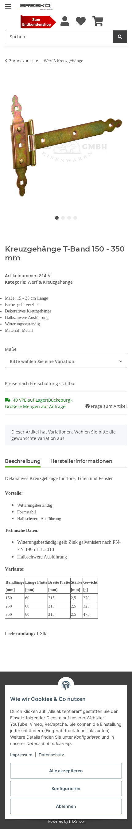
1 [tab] (57, 218)
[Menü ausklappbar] (8, 4)
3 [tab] (69, 218)
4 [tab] (75, 218)
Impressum (21, 754)
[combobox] (66, 361)
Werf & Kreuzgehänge (50, 282)
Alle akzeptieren (66, 770)
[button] (64, 21)
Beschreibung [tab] (23, 461)
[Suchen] (120, 36)
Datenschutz (51, 754)
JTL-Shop (76, 821)
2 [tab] (63, 218)
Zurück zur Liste (23, 60)
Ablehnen (66, 806)
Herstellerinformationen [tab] (81, 461)
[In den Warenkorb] (10, 79)
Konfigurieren (66, 788)
